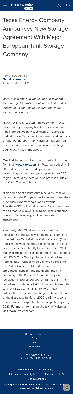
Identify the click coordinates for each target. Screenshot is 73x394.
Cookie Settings (37, 379)
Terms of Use (25, 370)
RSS (61, 374)
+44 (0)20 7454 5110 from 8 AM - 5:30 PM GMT (36, 356)
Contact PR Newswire (36, 334)
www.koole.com (26, 164)
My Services (34, 347)
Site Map (49, 374)
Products (36, 338)
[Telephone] (58, 5)
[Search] (68, 5)
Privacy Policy (45, 370)
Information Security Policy (24, 374)
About (36, 342)
